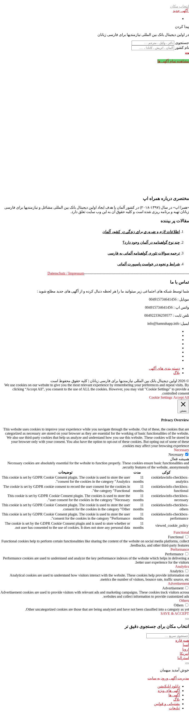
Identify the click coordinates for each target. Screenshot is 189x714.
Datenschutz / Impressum (65, 273)
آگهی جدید (181, 11)
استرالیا (183, 658)
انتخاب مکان (179, 6)
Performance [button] (180, 549)
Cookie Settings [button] (160, 397)
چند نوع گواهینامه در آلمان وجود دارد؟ (151, 242)
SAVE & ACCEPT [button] (175, 613)
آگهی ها (174, 695)
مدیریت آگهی (178, 678)
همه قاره (182, 640)
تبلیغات (174, 708)
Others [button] (184, 601)
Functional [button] (181, 532)
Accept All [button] (181, 397)
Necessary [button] (181, 450)
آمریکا (184, 653)
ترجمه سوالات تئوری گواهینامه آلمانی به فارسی (144, 253)
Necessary (175, 454)
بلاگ (176, 373)
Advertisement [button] (178, 583)
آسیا (186, 645)
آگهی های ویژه (169, 691)
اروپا (185, 649)
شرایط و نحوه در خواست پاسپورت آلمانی (148, 264)
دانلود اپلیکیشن (168, 686)
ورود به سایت (158, 678)
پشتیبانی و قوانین (167, 704)
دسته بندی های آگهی (164, 368)
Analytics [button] (182, 566)
